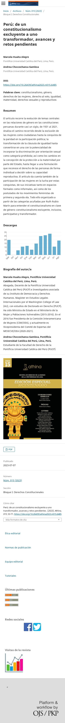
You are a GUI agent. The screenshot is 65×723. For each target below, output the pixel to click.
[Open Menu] (3, 3)
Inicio (6, 10)
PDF (10, 449)
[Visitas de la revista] (14, 671)
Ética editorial (12, 533)
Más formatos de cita (16, 519)
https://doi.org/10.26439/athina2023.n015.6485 (29, 84)
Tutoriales (10, 575)
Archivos (17, 10)
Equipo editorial (14, 561)
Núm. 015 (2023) (34, 10)
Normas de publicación (18, 547)
